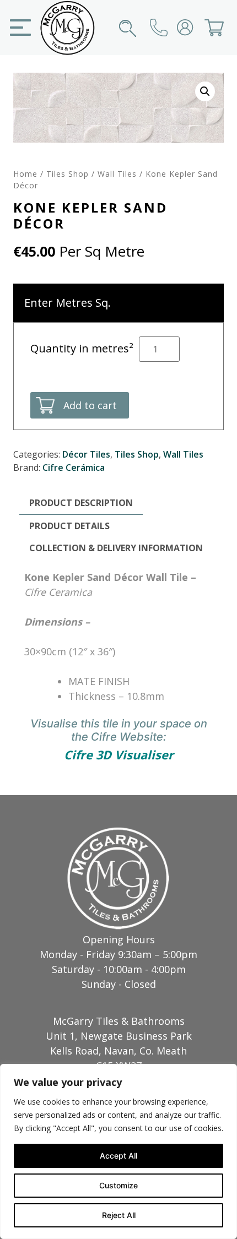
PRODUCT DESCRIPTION (81, 503)
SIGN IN (194, 27)
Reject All (119, 1215)
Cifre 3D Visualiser (119, 755)
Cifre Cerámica (73, 467)
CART (225, 27)
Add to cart (90, 405)
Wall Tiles (117, 174)
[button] (205, 91)
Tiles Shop (67, 174)
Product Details (69, 526)
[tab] (81, 503)
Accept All (118, 1155)
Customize (118, 1185)
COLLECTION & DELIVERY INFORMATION (116, 548)
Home (25, 174)
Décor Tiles (86, 454)
